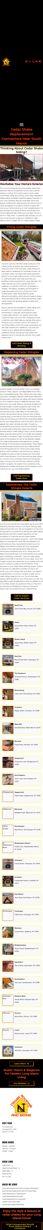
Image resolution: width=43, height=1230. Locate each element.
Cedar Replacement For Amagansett (14, 1199)
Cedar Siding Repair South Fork (12, 1188)
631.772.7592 (6, 1176)
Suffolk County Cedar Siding (11, 1202)
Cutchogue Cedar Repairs (30, 1188)
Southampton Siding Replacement (13, 1204)
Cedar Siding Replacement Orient (12, 1196)
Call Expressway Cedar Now (21, 477)
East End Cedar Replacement (11, 1191)
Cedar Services (7, 1174)
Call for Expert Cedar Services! (21, 597)
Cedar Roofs (6, 1165)
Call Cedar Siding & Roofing (21, 344)
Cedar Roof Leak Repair (9, 1168)
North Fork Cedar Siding (28, 1191)
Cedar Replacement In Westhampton (14, 1194)
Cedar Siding (6, 1171)
